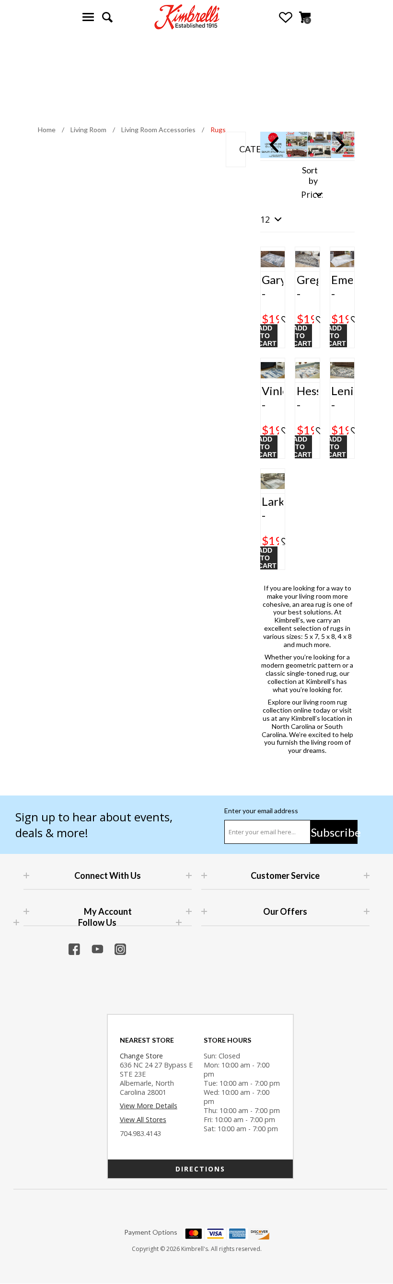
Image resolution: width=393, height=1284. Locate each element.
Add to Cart (267, 335)
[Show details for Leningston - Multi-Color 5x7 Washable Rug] (342, 370)
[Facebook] (74, 949)
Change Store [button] (141, 1055)
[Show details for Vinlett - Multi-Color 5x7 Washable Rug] (273, 370)
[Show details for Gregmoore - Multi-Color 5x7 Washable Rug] (307, 259)
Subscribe (334, 832)
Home (47, 129)
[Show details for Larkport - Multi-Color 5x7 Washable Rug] (273, 481)
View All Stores (143, 1119)
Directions (200, 1168)
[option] (307, 145)
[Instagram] (120, 949)
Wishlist (285, 17)
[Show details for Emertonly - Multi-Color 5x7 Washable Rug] (342, 259)
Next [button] (340, 144)
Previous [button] (274, 144)
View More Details (148, 1105)
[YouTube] (97, 949)
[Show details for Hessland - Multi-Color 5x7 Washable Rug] (307, 370)
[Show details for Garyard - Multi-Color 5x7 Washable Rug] (273, 259)
